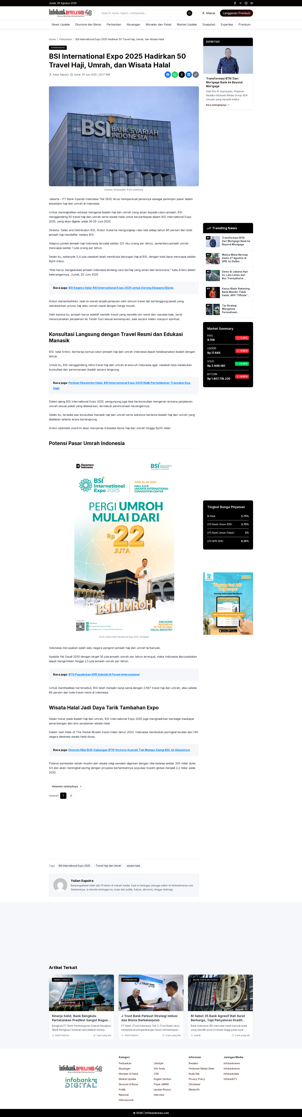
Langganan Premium (236, 13)
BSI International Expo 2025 (74, 865)
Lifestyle (158, 1063)
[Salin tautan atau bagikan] (196, 74)
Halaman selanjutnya (65, 786)
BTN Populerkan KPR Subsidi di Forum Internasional (104, 674)
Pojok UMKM (161, 1084)
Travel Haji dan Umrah (108, 865)
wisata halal (133, 865)
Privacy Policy (197, 1079)
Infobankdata (231, 1073)
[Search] (189, 13)
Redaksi (193, 1063)
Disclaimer (194, 1084)
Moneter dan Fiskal (158, 24)
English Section (162, 1079)
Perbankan (114, 24)
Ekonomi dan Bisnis (88, 24)
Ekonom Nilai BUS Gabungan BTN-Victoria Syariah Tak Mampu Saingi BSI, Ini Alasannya (129, 750)
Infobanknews (232, 1063)
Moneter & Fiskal (128, 1073)
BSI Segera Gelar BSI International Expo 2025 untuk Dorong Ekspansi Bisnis (121, 288)
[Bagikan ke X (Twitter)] (182, 74)
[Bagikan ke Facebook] (168, 74)
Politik (122, 1089)
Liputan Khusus (162, 1089)
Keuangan (133, 24)
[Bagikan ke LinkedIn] (189, 74)
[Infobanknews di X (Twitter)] (240, 3)
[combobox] (146, 13)
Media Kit (194, 1089)
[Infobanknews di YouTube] (251, 3)
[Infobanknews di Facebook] (234, 3)
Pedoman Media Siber (201, 1068)
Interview (159, 1094)
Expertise (227, 24)
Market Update (187, 24)
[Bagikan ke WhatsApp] (175, 74)
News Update (61, 24)
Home (52, 39)
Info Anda (159, 1068)
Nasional (124, 1094)
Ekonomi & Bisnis (128, 1084)
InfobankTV (230, 1079)
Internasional (126, 1099)
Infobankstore (232, 1068)
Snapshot (208, 24)
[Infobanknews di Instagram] (246, 3)
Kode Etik (194, 1073)
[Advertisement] (17, 562)
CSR (156, 1073)
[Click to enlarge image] (124, 136)
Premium (244, 24)
